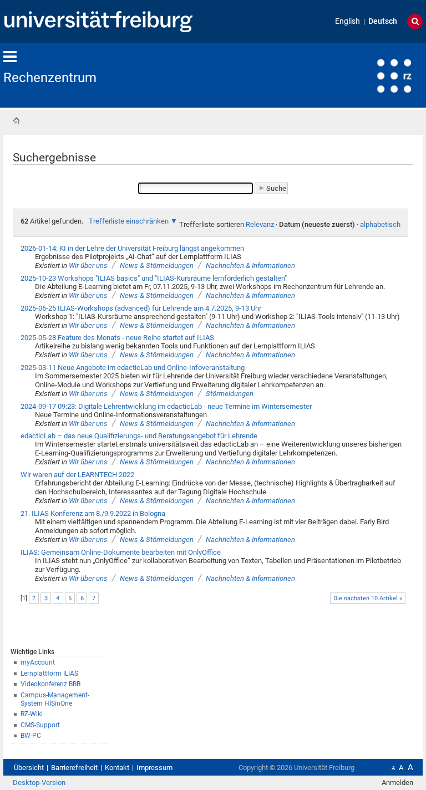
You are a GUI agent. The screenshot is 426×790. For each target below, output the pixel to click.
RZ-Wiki (32, 714)
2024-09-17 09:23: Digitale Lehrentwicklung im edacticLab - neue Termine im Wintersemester (166, 406)
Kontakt (117, 767)
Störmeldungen (229, 393)
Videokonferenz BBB (50, 684)
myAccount (38, 662)
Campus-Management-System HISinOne (55, 699)
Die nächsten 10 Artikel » (367, 598)
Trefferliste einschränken (129, 221)
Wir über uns (88, 265)
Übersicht (29, 767)
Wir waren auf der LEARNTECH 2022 (77, 474)
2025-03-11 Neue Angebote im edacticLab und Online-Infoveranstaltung (133, 367)
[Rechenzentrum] (368, 74)
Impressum (154, 767)
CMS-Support (40, 725)
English (347, 21)
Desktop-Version (39, 782)
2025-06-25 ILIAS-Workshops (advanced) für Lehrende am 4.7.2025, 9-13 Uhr (141, 308)
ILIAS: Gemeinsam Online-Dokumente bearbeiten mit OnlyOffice (121, 552)
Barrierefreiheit (74, 767)
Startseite (16, 121)
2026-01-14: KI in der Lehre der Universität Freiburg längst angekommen (132, 248)
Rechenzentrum (50, 77)
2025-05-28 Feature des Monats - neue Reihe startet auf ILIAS (117, 337)
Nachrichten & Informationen (250, 265)
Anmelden (397, 782)
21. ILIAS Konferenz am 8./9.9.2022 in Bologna (93, 513)
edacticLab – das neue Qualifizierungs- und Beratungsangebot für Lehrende (139, 436)
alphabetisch (380, 224)
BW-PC (31, 736)
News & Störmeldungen (157, 265)
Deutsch (382, 21)
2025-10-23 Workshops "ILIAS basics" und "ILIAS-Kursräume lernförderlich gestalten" (154, 278)
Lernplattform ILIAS (49, 673)
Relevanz (260, 224)
